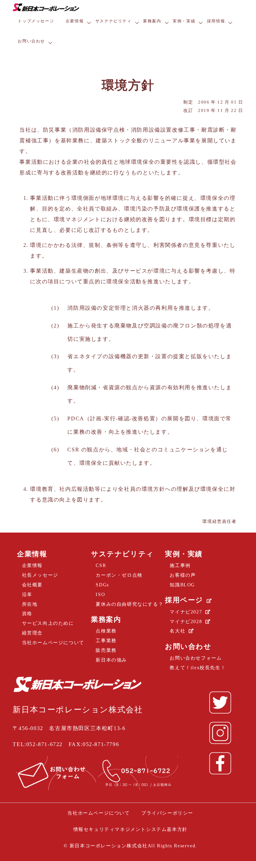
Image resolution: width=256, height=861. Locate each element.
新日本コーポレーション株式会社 (108, 845)
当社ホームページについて (53, 642)
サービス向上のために (48, 623)
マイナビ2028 (186, 621)
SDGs (102, 584)
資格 (27, 613)
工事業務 (106, 640)
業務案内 (152, 21)
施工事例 (180, 565)
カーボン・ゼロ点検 (119, 575)
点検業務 (106, 630)
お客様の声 (183, 575)
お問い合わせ (31, 41)
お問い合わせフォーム (196, 658)
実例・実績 (184, 21)
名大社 (177, 630)
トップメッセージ (36, 21)
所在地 (30, 604)
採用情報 (216, 21)
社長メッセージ (40, 575)
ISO (100, 594)
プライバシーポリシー (167, 813)
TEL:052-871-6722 (38, 744)
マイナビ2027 (186, 611)
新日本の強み (111, 660)
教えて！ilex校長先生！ (198, 667)
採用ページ (184, 600)
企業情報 (75, 21)
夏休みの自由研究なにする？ (129, 604)
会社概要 (32, 584)
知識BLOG (182, 584)
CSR (101, 565)
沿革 (27, 594)
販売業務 (106, 650)
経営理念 (32, 632)
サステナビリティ (113, 21)
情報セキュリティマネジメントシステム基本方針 (130, 829)
